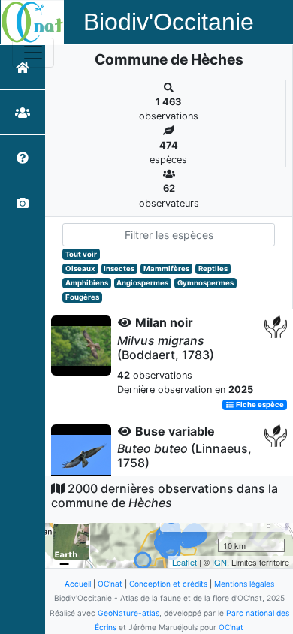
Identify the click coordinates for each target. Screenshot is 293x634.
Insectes (119, 268)
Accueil (78, 583)
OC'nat (110, 583)
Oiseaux (80, 268)
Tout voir (81, 254)
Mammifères (166, 268)
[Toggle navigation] (33, 53)
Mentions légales (244, 583)
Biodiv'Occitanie (168, 21)
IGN (219, 562)
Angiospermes (142, 283)
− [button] (64, 563)
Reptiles (213, 268)
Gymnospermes (205, 283)
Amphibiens (86, 283)
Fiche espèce (259, 404)
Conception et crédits (168, 583)
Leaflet (184, 562)
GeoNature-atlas (128, 612)
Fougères (82, 297)
